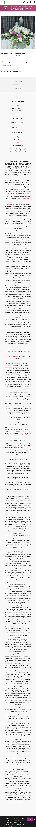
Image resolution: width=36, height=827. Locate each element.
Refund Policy (24, 435)
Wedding (9, 65)
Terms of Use (18, 826)
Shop (12, 125)
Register (23, 125)
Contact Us (18, 88)
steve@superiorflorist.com (18, 145)
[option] (18, 32)
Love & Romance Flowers (12, 356)
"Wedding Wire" (10, 204)
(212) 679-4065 (18, 139)
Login (22, 122)
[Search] (24, 2)
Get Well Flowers (11, 391)
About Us (13, 122)
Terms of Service (18, 84)
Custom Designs (9, 394)
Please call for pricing (11, 72)
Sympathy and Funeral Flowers (14, 363)
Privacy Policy (18, 81)
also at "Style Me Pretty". (23, 198)
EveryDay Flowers (11, 351)
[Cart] (28, 2)
